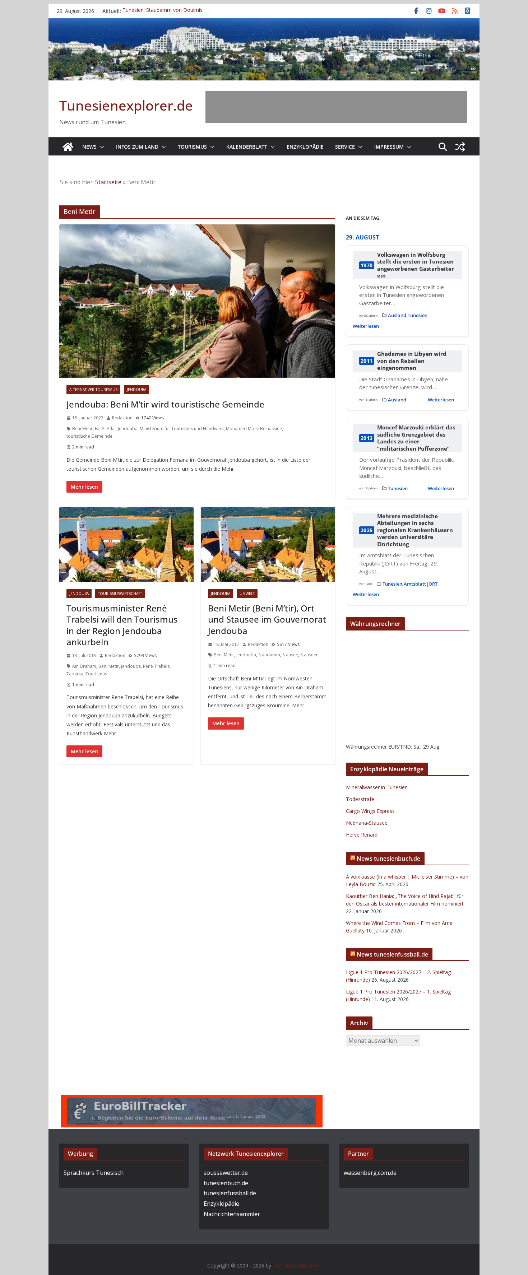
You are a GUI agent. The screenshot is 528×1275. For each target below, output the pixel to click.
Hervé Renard (362, 834)
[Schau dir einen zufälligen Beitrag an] (460, 146)
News (89, 146)
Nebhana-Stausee (367, 822)
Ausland (397, 315)
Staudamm (269, 655)
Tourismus (192, 146)
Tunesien (417, 315)
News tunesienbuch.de (388, 858)
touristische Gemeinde (89, 436)
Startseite (108, 182)
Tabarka (74, 674)
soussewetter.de (226, 1173)
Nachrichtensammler (232, 1214)
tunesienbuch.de (226, 1183)
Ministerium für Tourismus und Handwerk (182, 428)
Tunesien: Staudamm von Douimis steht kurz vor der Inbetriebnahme (162, 15)
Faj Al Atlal (105, 428)
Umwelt (247, 593)
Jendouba (136, 389)
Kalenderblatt (246, 146)
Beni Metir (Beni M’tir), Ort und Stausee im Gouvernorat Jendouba (267, 619)
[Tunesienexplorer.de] (68, 146)
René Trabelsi (157, 666)
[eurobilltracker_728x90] (192, 1100)
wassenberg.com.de (370, 1173)
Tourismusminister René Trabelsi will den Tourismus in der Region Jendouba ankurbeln (122, 625)
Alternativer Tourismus (93, 389)
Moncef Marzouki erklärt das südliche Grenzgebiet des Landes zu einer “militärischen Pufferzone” (416, 438)
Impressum (389, 146)
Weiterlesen (366, 326)
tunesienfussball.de (230, 1193)
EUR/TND (399, 746)
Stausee (290, 655)
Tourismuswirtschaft (120, 593)
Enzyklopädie (305, 146)
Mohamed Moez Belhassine (254, 428)
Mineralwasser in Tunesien (377, 787)
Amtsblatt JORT (420, 584)
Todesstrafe (360, 799)
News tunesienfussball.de (392, 954)
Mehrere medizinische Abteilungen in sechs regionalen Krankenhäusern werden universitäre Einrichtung (415, 530)
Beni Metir (82, 428)
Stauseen (309, 655)
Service (345, 146)
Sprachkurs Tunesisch (94, 1173)
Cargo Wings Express (370, 811)
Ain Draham (84, 666)
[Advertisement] (336, 107)
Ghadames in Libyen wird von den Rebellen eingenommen (411, 360)
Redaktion (122, 418)
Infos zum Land (137, 146)
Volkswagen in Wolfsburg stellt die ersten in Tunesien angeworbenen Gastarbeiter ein (415, 265)
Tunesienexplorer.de (126, 105)
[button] (101, 147)
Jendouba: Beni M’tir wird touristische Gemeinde (165, 404)
